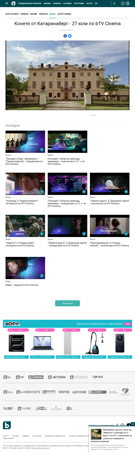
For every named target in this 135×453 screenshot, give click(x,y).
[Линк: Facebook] (116, 425)
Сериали (43, 14)
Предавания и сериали (29, 3)
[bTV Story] (81, 377)
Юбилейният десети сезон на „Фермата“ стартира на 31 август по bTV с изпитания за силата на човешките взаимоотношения (111, 435)
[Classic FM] (58, 408)
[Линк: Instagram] (121, 425)
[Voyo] (65, 392)
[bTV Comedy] (22, 377)
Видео (52, 14)
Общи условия (8, 438)
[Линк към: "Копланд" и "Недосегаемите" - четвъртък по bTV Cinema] (25, 192)
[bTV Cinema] (38, 377)
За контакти (36, 436)
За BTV (6, 436)
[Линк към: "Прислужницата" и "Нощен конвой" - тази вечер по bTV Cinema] (109, 234)
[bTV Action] (59, 377)
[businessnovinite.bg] (51, 392)
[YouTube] (128, 425)
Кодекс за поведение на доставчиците (83, 436)
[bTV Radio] (26, 408)
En (96, 3)
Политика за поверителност (55, 436)
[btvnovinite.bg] (29, 392)
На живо (67, 3)
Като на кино (12, 14)
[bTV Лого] (7, 425)
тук (127, 324)
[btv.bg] (10, 377)
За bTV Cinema (64, 14)
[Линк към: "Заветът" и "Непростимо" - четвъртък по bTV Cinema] (25, 234)
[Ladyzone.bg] (80, 392)
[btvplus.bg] (10, 392)
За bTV (89, 3)
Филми (47, 3)
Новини (57, 3)
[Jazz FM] (43, 408)
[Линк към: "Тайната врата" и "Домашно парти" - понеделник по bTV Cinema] (67, 234)
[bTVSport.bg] (99, 392)
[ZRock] (72, 408)
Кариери (25, 436)
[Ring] (100, 377)
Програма (79, 3)
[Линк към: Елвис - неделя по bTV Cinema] (25, 276)
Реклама (15, 436)
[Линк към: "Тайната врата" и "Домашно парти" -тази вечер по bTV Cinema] (109, 192)
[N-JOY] (11, 408)
